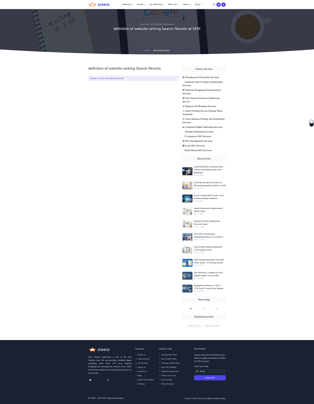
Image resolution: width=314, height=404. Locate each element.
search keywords (212, 326)
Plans (140, 4)
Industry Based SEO (170, 371)
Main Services (143, 359)
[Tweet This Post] (195, 308)
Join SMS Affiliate (168, 367)
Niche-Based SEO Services (198, 150)
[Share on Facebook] (191, 308)
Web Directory (167, 384)
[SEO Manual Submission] (110, 349)
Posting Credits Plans (170, 363)
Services (126, 4)
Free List (172, 4)
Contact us (142, 371)
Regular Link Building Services (200, 106)
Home (146, 51)
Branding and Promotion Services (202, 77)
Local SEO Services (195, 145)
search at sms (194, 326)
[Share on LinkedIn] (200, 308)
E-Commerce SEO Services (197, 136)
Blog (197, 4)
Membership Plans (169, 354)
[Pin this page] (204, 308)
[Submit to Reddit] (213, 308)
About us (141, 354)
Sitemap (141, 384)
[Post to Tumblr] (208, 308)
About (186, 4)
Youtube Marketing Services (198, 131)
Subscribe (210, 377)
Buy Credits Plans (169, 359)
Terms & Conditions (205, 398)
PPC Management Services (198, 141)
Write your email (202, 366)
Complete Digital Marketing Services (203, 127)
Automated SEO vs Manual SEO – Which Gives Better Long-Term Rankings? (209, 169)
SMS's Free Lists (168, 375)
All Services (155, 4)
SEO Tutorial (166, 379)
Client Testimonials (145, 379)
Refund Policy (220, 398)
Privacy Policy (190, 398)
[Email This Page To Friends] (217, 308)
